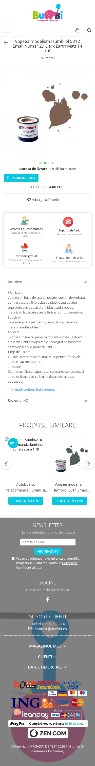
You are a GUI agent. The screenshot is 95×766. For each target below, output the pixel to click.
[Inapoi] (4, 42)
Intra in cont (23, 177)
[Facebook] (47, 599)
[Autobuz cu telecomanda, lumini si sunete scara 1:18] (26, 458)
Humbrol (47, 58)
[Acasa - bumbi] (47, 13)
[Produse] (7, 31)
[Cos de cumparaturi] (77, 30)
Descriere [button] (15, 281)
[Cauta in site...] (89, 30)
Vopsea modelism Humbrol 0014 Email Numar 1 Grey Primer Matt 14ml (69, 487)
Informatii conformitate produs (31, 389)
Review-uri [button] (18, 400)
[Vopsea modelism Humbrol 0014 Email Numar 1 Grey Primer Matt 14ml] (69, 458)
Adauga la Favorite (45, 199)
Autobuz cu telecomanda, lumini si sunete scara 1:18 (25, 487)
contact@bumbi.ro (50, 628)
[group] (47, 110)
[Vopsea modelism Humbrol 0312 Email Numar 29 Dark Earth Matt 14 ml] (47, 110)
